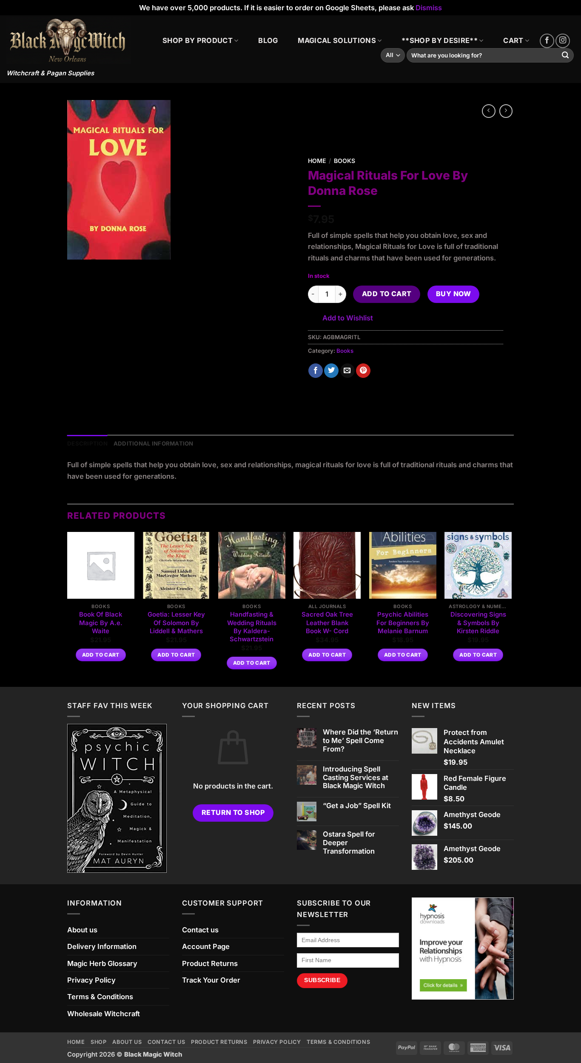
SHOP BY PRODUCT (197, 40)
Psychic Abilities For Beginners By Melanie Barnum (402, 623)
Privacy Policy (91, 980)
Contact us (200, 930)
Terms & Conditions (100, 996)
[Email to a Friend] (347, 370)
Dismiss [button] (429, 7)
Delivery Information (102, 946)
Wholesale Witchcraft (103, 1013)
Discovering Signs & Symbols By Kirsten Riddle (478, 623)
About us (82, 930)
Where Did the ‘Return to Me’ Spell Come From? (360, 740)
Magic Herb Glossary (102, 963)
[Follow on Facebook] (547, 41)
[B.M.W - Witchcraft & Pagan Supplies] (68, 41)
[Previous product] (506, 111)
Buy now (453, 294)
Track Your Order (211, 980)
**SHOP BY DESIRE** (440, 40)
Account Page (206, 946)
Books (344, 160)
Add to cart (387, 294)
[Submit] (565, 55)
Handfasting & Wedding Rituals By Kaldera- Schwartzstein (251, 627)
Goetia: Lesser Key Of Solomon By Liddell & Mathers (176, 623)
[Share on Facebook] (315, 370)
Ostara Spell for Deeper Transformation (349, 842)
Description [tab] (87, 443)
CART (513, 40)
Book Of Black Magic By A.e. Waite (100, 623)
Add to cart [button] (101, 655)
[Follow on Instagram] (562, 41)
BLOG (268, 40)
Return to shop (233, 813)
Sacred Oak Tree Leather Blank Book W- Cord (327, 623)
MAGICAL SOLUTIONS (337, 40)
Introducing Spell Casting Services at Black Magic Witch (355, 777)
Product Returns (210, 963)
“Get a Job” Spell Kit (357, 806)
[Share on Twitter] (331, 370)
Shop (99, 1042)
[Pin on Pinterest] (363, 370)
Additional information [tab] (154, 443)
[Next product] (489, 111)
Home (317, 160)
